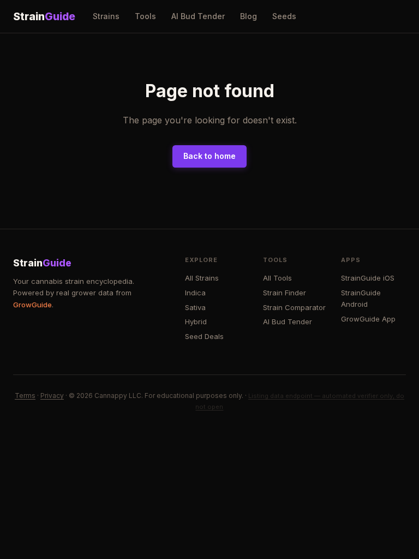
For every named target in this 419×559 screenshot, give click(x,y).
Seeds (284, 16)
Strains (106, 16)
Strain (44, 16)
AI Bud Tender (198, 16)
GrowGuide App (368, 318)
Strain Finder (284, 292)
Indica (195, 292)
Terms (25, 395)
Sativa (195, 307)
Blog (248, 16)
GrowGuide (32, 304)
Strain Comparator (294, 307)
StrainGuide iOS (367, 277)
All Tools (277, 277)
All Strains (202, 277)
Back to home (209, 155)
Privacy (52, 395)
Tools (145, 16)
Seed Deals (204, 336)
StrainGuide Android (361, 298)
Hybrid (196, 321)
